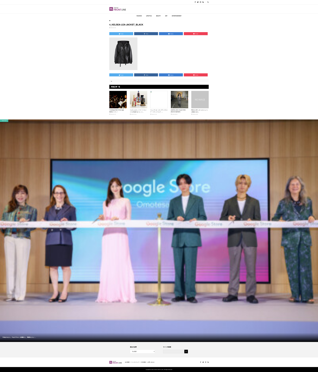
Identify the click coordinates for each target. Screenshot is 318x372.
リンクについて (135, 362)
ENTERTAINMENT (176, 16)
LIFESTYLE (149, 16)
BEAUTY (158, 16)
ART (166, 16)
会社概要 (127, 362)
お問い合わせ (150, 362)
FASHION (139, 16)
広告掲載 (143, 362)
